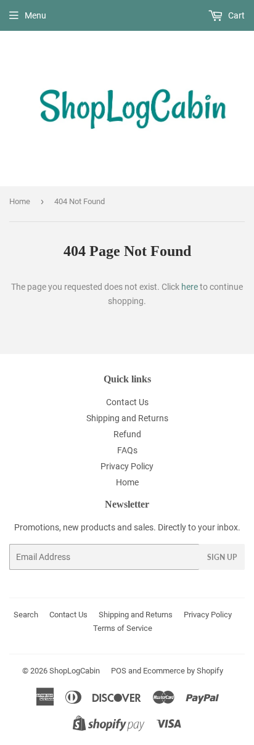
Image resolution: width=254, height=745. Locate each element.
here (189, 287)
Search (26, 614)
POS (118, 670)
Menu (35, 15)
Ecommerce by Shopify (183, 670)
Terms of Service (122, 628)
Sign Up (222, 557)
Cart (235, 15)
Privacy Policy (127, 466)
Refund (127, 434)
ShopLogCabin (74, 670)
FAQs (127, 450)
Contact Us (127, 402)
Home (19, 201)
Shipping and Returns (127, 418)
